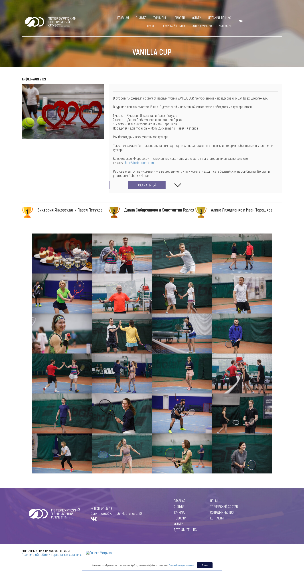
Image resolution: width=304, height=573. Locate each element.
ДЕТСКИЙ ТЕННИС (219, 18)
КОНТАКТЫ (225, 26)
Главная (123, 18)
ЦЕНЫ (150, 26)
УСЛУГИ (196, 18)
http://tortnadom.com (139, 162)
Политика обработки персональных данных (51, 554)
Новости (179, 18)
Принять (205, 565)
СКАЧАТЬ (144, 185)
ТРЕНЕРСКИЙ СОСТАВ (173, 26)
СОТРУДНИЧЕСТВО (202, 26)
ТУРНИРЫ (159, 18)
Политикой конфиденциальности (181, 565)
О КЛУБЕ (141, 18)
